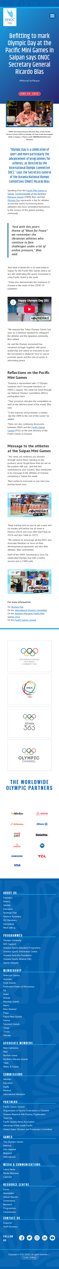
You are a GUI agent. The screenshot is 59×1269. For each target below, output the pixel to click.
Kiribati (6, 997)
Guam (6, 994)
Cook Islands (9, 982)
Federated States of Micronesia (18, 986)
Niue (5, 1051)
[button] (52, 16)
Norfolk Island (10, 1055)
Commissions (9, 1211)
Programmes (9, 1208)
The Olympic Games (13, 1141)
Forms (6, 1189)
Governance (9, 1200)
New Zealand (9, 1009)
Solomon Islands (11, 1024)
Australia (7, 979)
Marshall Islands (11, 1001)
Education (8, 1082)
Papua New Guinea (12, 1016)
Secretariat (8, 923)
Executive (8, 908)
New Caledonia (10, 1047)
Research (7, 1204)
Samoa (6, 1020)
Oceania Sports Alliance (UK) (17, 959)
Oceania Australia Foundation (17, 955)
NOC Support (9, 944)
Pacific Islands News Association (19, 1121)
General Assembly (12, 916)
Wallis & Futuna (11, 1066)
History (6, 901)
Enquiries (7, 1222)
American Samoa (11, 975)
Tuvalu (6, 1031)
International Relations (14, 1094)
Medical (7, 1090)
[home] (9, 17)
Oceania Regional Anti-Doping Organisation (24, 1114)
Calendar (7, 1176)
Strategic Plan (10, 912)
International (9, 1156)
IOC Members (10, 920)
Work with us (9, 927)
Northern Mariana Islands (15, 1059)
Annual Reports (10, 1196)
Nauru (6, 1005)
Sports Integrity (11, 962)
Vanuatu (7, 1035)
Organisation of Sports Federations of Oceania (26, 1110)
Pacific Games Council (25, 620)
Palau (6, 1012)
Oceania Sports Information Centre (20, 951)
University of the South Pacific (17, 1125)
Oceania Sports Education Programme (21, 947)
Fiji (4, 990)
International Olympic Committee (31, 610)
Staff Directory (10, 1226)
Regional (7, 1153)
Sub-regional (9, 1149)
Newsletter (8, 1193)
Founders (7, 897)
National (7, 1145)
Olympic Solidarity (12, 940)
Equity (6, 1086)
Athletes (7, 1079)
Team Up (7, 1118)
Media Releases (11, 1173)
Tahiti (6, 1062)
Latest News (9, 1169)
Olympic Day (14, 200)
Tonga (6, 1027)
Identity (7, 905)
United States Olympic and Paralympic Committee (27, 1129)
